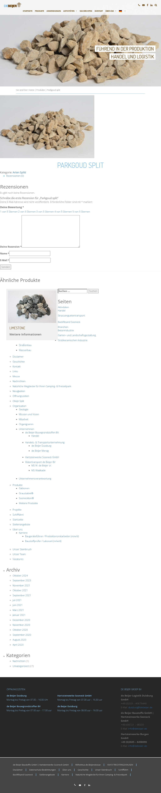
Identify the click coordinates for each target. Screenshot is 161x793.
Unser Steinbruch (22, 549)
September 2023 (22, 580)
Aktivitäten (69, 11)
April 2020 (18, 644)
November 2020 (21, 624)
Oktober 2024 (20, 575)
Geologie (23, 409)
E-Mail (4, 260)
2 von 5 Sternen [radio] (27, 211)
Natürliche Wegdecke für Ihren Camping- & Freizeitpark (42, 386)
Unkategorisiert (21, 666)
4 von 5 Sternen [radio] (63, 211)
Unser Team (19, 554)
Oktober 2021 (20, 590)
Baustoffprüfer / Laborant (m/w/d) (43, 541)
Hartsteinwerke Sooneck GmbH (42, 457)
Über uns (109, 11)
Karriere (23, 532)
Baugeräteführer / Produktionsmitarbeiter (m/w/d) (52, 536)
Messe (16, 376)
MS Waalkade (38, 470)
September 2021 (22, 595)
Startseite (27, 11)
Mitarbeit (23, 419)
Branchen (63, 327)
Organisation (19, 405)
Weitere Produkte (28, 503)
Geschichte (19, 361)
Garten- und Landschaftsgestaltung (77, 335)
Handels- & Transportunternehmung (44, 442)
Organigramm (26, 424)
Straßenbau (25, 345)
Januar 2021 (19, 614)
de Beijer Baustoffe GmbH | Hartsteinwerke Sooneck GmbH (41, 764)
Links (15, 371)
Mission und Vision (29, 414)
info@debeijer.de (137, 728)
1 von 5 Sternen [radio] (9, 211)
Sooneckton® (26, 498)
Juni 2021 (18, 605)
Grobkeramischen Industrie (72, 340)
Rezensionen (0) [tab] (15, 175)
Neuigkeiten (19, 391)
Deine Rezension (11, 246)
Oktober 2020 (20, 629)
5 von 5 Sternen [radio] (81, 211)
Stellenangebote (21, 524)
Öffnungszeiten (21, 396)
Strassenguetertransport (71, 315)
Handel (61, 310)
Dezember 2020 (21, 620)
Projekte (17, 509)
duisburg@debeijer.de (140, 707)
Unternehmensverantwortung (35, 478)
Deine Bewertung (12, 207)
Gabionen (24, 488)
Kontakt (99, 11)
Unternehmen (26, 429)
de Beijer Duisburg (41, 445)
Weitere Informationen (25, 334)
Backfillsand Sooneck (69, 321)
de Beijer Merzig (40, 450)
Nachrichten (86, 11)
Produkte (39, 11)
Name (4, 253)
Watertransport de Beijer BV (40, 462)
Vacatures (18, 559)
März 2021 (18, 610)
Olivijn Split (18, 401)
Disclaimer (18, 356)
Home (31, 89)
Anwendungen (54, 11)
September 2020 (22, 634)
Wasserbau (25, 350)
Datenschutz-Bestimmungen (42, 769)
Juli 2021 (17, 600)
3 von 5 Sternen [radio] (45, 211)
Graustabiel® (26, 493)
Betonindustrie (66, 330)
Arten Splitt (19, 172)
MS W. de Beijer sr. (41, 465)
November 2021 (21, 585)
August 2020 (19, 639)
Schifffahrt (18, 514)
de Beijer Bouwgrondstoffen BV (42, 432)
